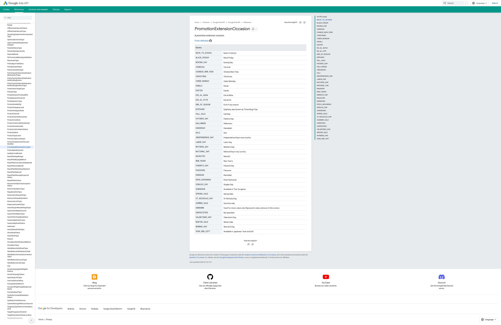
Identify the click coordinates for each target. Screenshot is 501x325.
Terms (41, 319)
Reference (19, 9)
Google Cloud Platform (112, 309)
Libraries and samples (38, 9)
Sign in (495, 3)
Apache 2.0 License (196, 257)
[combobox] (455, 3)
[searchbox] (17, 18)
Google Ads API (219, 22)
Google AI (131, 309)
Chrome (82, 309)
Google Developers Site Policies (232, 257)
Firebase (94, 309)
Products (206, 22)
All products (145, 309)
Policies (56, 9)
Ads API (24, 3)
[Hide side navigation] (31, 320)
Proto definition (202, 41)
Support (67, 9)
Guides (6, 9)
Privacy (49, 319)
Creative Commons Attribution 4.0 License (260, 255)
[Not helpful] (304, 22)
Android (71, 309)
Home (197, 22)
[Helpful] (300, 22)
